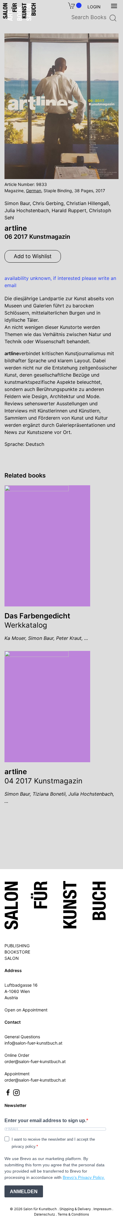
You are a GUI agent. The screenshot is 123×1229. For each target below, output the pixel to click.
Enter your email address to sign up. (45, 1120)
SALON (11, 958)
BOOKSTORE (17, 951)
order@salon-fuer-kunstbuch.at (35, 1061)
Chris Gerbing (48, 203)
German (33, 190)
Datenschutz (44, 1214)
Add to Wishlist (33, 256)
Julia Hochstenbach (26, 210)
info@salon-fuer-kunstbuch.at (33, 1042)
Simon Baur (17, 203)
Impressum (102, 1209)
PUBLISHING (17, 945)
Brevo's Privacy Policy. (84, 1177)
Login (94, 7)
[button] (114, 6)
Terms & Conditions (73, 1214)
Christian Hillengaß (87, 203)
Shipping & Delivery (75, 1209)
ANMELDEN (24, 1191)
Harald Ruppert (69, 210)
